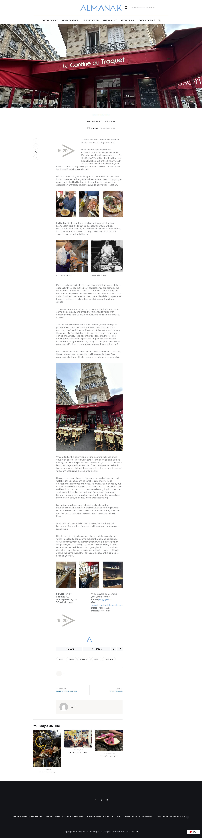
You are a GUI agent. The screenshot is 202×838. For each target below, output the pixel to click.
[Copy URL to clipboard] (35, 157)
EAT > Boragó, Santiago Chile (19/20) (108, 756)
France (96, 659)
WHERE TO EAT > (105, 115)
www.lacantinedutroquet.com (107, 605)
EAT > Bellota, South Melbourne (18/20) (78, 752)
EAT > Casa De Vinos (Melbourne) (47, 772)
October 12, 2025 (78, 750)
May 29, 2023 (47, 769)
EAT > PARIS (95, 115)
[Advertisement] (148, 153)
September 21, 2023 (109, 753)
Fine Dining (84, 659)
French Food (109, 659)
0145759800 (105, 599)
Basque (71, 659)
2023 (60, 659)
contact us (133, 831)
